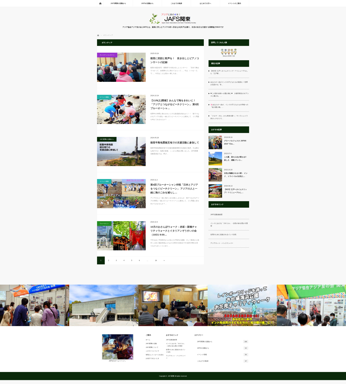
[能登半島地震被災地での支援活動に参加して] (121, 151)
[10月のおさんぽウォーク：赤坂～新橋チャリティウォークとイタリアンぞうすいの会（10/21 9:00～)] (121, 235)
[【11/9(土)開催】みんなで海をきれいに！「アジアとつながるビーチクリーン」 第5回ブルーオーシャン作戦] (121, 109)
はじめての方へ (205, 3)
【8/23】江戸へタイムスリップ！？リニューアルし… (235, 190)
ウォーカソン (104, 223)
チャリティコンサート (107, 55)
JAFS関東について (152, 347)
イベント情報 (104, 97)
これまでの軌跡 (176, 3)
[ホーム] (100, 3)
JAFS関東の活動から (118, 3)
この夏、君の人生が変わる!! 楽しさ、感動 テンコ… (236, 158)
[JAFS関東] (173, 23)
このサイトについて (152, 351)
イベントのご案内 (234, 3)
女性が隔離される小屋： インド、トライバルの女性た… (235, 174)
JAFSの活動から (147, 3)
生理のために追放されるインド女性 (223, 234)
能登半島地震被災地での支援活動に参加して (174, 142)
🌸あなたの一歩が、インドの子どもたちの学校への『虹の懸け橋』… (229, 106)
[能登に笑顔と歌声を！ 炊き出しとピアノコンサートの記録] (121, 67)
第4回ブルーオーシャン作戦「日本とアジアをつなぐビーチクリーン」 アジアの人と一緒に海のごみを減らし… (174, 188)
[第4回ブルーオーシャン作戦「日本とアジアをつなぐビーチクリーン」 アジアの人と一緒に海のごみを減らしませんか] (121, 193)
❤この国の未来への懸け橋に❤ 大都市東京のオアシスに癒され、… (229, 94)
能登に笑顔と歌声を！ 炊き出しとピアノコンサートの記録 (174, 60)
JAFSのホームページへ (117, 361)
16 (156, 260)
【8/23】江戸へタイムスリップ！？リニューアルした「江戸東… (229, 72)
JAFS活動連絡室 (216, 214)
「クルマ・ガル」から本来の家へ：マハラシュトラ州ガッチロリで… (229, 117)
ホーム (148, 340)
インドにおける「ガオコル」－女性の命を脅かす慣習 (229, 224)
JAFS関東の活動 (151, 343)
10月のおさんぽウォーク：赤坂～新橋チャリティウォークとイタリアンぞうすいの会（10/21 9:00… (173, 230)
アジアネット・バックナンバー (221, 243)
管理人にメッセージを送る (155, 355)
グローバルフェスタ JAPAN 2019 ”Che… (235, 142)
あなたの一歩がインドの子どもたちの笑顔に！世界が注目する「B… (229, 83)
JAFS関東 (171, 376)
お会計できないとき (152, 358)
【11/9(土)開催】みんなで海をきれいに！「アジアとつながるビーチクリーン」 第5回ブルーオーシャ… (174, 104)
